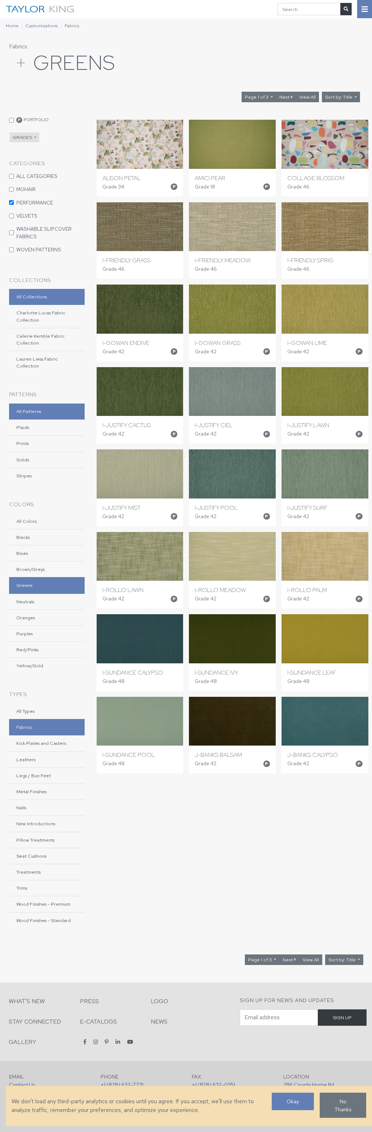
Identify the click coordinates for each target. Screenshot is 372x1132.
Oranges (25, 618)
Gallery (22, 1042)
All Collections (31, 297)
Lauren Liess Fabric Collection (37, 362)
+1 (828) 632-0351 (213, 1084)
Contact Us (22, 1084)
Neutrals (25, 602)
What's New (27, 1001)
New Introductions (35, 824)
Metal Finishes (31, 792)
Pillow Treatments (35, 840)
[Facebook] (84, 1041)
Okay (293, 1101)
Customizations (41, 26)
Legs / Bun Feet (33, 775)
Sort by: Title (339, 97)
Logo (159, 1001)
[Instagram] (95, 1041)
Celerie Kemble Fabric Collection (40, 339)
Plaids (22, 427)
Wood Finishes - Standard (43, 920)
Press (89, 1001)
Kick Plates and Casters (41, 743)
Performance (34, 202)
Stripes (24, 476)
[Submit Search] (346, 9)
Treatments (28, 872)
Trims (21, 888)
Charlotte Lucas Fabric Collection (40, 316)
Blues (22, 553)
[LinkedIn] (118, 1041)
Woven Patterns (38, 249)
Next (285, 97)
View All (307, 97)
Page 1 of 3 (257, 97)
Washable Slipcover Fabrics (44, 232)
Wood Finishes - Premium (43, 904)
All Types (25, 711)
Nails (21, 808)
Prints (22, 443)
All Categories (36, 176)
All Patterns (28, 411)
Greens (24, 585)
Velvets (26, 216)
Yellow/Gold (29, 666)
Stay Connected (35, 1021)
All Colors (26, 521)
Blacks (23, 537)
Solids (22, 460)
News (159, 1021)
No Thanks (343, 1105)
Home (12, 26)
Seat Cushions (31, 856)
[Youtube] (130, 1041)
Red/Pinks (27, 650)
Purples (24, 634)
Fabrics (18, 46)
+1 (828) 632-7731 (122, 1084)
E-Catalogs (98, 1021)
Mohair (26, 189)
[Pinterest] (107, 1041)
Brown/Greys (30, 569)
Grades (22, 137)
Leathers (26, 759)
